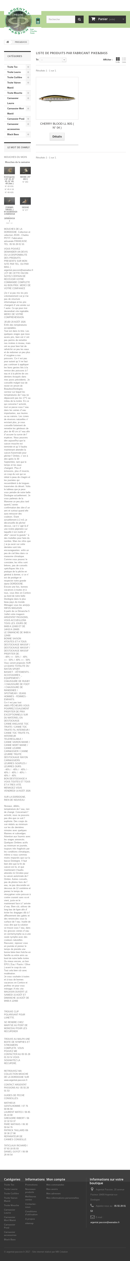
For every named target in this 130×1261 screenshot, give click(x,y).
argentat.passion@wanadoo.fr (105, 1222)
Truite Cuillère (14, 77)
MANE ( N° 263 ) (25, 178)
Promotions (31, 1185)
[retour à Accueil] (7, 42)
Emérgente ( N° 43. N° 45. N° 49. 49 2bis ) (9, 180)
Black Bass (13, 134)
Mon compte (55, 1179)
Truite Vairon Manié (14, 85)
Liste (124, 62)
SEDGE (25, 207)
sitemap (29, 1223)
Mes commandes (55, 1185)
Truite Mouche (14, 93)
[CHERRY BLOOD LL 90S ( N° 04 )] (57, 98)
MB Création (62, 1252)
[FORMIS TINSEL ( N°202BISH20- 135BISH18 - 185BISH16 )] (9, 201)
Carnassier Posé (15, 119)
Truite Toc (12, 67)
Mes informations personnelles (62, 1198)
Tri (37, 59)
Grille (118, 62)
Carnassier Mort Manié (15, 111)
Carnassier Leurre (12, 101)
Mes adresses (53, 1193)
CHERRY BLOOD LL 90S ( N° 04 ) (57, 125)
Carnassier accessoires (13, 126)
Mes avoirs (52, 1189)
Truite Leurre (14, 72)
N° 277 (25, 210)
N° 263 (25, 182)
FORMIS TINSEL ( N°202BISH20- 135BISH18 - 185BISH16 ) (11, 214)
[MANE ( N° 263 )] (25, 170)
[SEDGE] (25, 201)
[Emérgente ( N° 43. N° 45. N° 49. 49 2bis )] (9, 170)
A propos (30, 1219)
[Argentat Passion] (22, 21)
